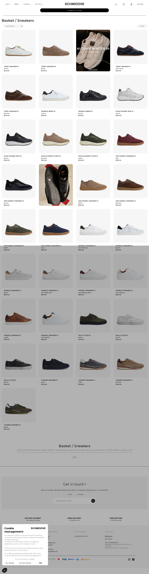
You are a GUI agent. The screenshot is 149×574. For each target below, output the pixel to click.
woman (80, 494)
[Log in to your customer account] (131, 4)
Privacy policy (48, 549)
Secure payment (49, 543)
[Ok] (124, 4)
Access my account (80, 536)
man (70, 494)
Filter (142, 26)
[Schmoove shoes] (74, 4)
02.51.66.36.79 (113, 542)
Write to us (108, 536)
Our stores (108, 539)
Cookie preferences (50, 551)
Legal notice (48, 545)
